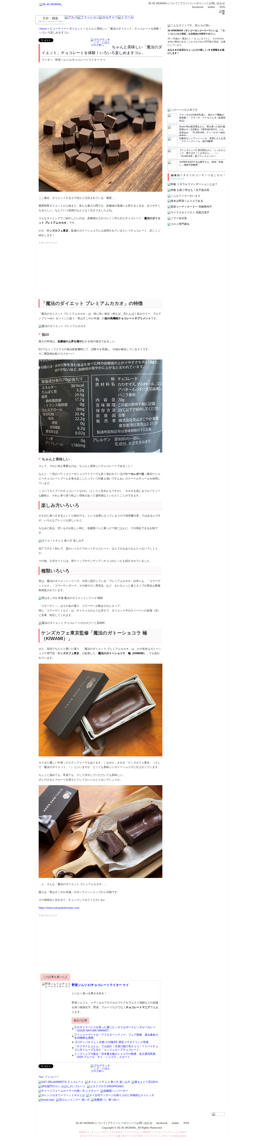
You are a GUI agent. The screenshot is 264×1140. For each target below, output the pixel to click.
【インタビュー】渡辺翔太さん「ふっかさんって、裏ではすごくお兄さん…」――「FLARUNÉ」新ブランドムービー (202, 153)
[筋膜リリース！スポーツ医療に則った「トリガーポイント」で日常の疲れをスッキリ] (69, 1092)
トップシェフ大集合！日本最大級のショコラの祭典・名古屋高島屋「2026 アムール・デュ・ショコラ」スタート (114, 1055)
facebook (197, 7)
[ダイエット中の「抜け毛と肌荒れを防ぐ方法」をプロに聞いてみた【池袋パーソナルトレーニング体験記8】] (73, 1101)
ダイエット (76, 28)
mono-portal (179, 1136)
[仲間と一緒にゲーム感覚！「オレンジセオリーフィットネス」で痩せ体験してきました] (61, 1096)
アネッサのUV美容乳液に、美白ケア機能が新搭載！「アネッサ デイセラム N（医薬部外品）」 (202, 117)
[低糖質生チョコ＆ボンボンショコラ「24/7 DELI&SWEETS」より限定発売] (61, 1083)
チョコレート (52, 1076)
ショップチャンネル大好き (109, 1132)
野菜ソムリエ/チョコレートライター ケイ (100, 985)
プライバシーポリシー (193, 3)
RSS (222, 7)
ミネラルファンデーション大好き (169, 1132)
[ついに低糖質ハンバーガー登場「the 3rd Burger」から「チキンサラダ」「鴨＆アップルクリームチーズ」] (114, 1092)
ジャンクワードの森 (110, 1136)
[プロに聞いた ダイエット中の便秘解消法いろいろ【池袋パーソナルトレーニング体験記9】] (46, 1101)
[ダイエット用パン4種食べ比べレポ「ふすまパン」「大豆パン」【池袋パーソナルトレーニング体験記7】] (105, 1101)
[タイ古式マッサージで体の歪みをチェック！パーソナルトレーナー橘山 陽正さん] (120, 1096)
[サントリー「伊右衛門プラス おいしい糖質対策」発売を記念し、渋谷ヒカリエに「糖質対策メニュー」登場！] (62, 1088)
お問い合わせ (217, 3)
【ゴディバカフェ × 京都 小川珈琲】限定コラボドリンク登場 (111, 1042)
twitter (211, 7)
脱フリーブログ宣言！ (133, 1136)
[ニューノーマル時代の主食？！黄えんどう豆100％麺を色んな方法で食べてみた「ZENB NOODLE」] (145, 1083)
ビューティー (58, 28)
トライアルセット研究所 (137, 1132)
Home (43, 28)
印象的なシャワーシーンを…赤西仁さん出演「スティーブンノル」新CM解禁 (202, 140)
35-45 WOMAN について (163, 3)
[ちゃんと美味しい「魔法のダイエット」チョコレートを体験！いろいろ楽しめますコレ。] (108, 1083)
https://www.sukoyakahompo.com (59, 907)
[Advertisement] (67, 272)
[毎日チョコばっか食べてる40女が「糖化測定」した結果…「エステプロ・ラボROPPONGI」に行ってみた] (105, 1088)
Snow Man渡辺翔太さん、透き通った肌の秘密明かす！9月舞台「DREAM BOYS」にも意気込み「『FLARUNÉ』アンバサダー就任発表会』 (202, 131)
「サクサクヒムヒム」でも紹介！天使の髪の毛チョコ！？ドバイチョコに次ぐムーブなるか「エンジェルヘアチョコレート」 (116, 1048)
